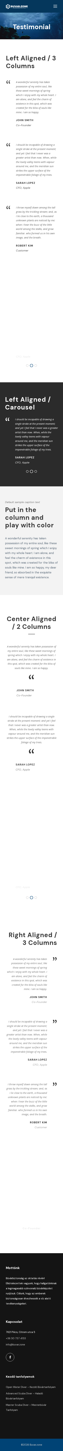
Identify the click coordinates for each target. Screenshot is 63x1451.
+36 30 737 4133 (16, 1338)
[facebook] (10, 1357)
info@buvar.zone (15, 1344)
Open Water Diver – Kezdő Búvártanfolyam (31, 1387)
